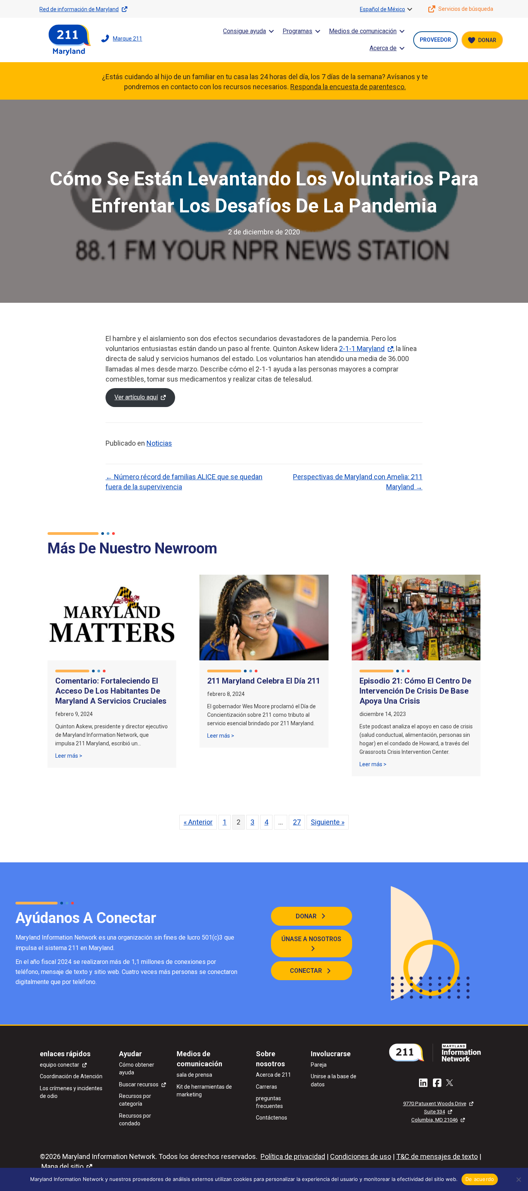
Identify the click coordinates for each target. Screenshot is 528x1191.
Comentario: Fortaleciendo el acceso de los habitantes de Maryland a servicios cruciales (111, 691)
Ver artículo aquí (136, 397)
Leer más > (68, 755)
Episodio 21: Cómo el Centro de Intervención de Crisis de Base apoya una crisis (415, 691)
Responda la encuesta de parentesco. (348, 87)
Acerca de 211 (273, 1075)
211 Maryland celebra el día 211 (263, 680)
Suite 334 (434, 1112)
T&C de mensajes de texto (437, 1156)
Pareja (319, 1065)
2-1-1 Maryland (362, 348)
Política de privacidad (293, 1156)
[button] (409, 9)
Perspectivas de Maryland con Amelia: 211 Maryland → (357, 482)
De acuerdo (479, 1179)
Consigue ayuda (244, 31)
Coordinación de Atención (71, 1076)
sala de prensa (194, 1075)
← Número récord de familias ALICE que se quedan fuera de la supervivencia (184, 482)
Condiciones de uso (360, 1156)
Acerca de (383, 48)
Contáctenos (271, 1118)
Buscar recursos (138, 1084)
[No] (518, 1179)
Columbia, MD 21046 (434, 1120)
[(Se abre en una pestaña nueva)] (438, 1052)
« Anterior (198, 822)
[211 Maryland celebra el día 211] (263, 617)
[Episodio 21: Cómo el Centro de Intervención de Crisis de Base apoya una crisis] (416, 617)
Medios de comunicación (363, 31)
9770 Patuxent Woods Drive (434, 1103)
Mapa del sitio (62, 1166)
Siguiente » (327, 822)
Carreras (266, 1087)
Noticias (159, 443)
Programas (297, 31)
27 (297, 822)
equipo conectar (59, 1065)
